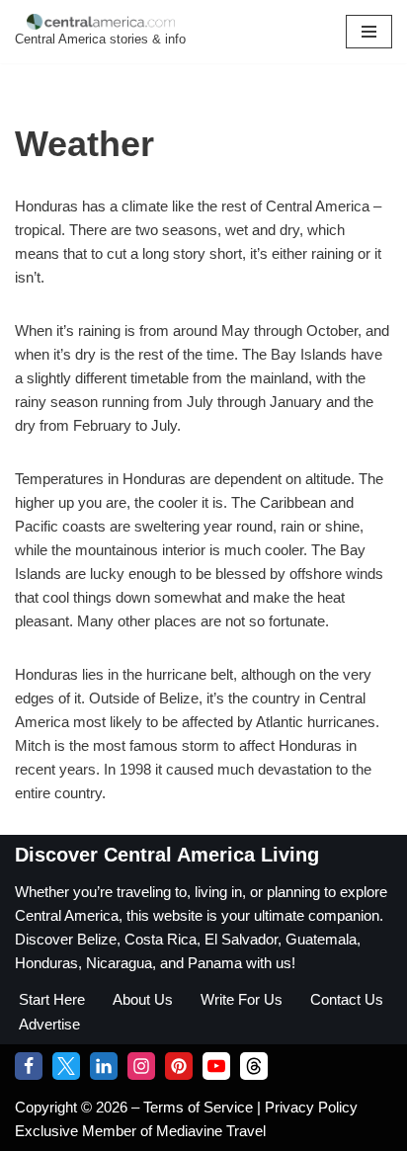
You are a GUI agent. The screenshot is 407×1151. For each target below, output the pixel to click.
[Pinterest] (179, 1066)
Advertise (49, 1024)
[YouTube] (216, 1066)
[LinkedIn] (104, 1066)
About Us (143, 999)
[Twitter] (66, 1066)
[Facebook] (28, 1066)
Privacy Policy (311, 1107)
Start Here (52, 999)
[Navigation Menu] (369, 31)
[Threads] (254, 1066)
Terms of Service (200, 1107)
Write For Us (242, 999)
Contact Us (346, 999)
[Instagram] (141, 1066)
